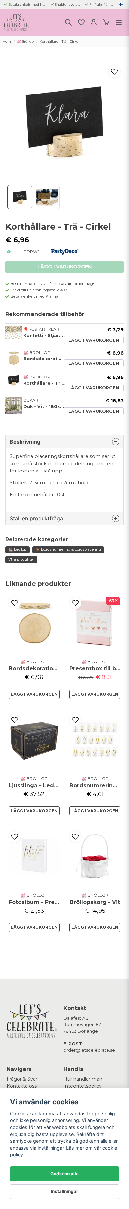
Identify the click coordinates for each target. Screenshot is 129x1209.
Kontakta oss (22, 1086)
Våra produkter (21, 559)
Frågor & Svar (22, 1079)
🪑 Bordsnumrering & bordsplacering (68, 549)
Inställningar (64, 1191)
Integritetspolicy (83, 1086)
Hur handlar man (83, 1079)
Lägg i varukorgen (93, 340)
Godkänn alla (64, 1173)
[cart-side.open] (106, 22)
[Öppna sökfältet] (68, 22)
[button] (121, 5)
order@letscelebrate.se (89, 1050)
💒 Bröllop (25, 41)
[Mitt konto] (93, 22)
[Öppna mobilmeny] (118, 22)
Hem (7, 41)
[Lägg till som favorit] (81, 22)
